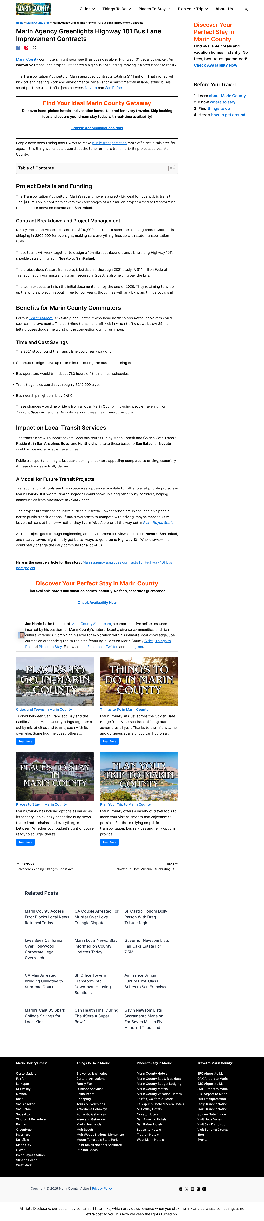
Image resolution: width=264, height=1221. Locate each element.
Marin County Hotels (152, 1073)
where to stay (223, 102)
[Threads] (204, 1189)
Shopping (84, 1099)
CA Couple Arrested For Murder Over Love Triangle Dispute (97, 917)
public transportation (109, 143)
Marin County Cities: (31, 1063)
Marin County (27, 59)
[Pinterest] (26, 48)
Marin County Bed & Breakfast (159, 1078)
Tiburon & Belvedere (31, 1119)
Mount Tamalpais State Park (97, 1139)
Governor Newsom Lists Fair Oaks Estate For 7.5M (146, 946)
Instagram (134, 647)
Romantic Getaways (91, 1114)
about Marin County (227, 95)
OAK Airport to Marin (212, 1078)
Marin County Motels (152, 1089)
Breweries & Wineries (92, 1073)
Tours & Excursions (91, 1104)
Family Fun (84, 1084)
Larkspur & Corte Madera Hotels (160, 1104)
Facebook (96, 647)
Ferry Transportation (212, 1104)
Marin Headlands (89, 1124)
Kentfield (22, 1139)
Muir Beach (85, 1129)
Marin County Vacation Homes (159, 1094)
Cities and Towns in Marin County (44, 709)
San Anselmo (25, 1104)
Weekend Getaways (91, 1119)
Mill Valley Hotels (149, 1109)
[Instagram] (192, 1189)
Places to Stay (50, 647)
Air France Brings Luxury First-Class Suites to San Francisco (146, 981)
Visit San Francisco (211, 1124)
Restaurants (86, 1094)
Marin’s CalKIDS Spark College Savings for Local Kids (45, 1016)
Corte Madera (41, 318)
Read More (25, 741)
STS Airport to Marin (212, 1094)
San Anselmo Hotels (152, 1119)
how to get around (228, 115)
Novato (91, 88)
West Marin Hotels (150, 1139)
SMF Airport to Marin (212, 1089)
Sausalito (23, 1114)
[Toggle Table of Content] (169, 168)
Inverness (23, 1134)
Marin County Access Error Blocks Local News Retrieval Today (47, 917)
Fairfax (21, 1078)
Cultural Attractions (91, 1078)
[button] (92, 9)
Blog (200, 1134)
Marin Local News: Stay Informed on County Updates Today (96, 946)
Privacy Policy (102, 1188)
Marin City (23, 1145)
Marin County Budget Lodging (159, 1084)
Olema (20, 1150)
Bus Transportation (211, 1099)
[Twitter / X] (35, 48)
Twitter (111, 647)
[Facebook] (18, 48)
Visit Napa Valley (209, 1119)
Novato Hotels (147, 1114)
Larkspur (22, 1084)
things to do (219, 108)
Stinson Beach (26, 1160)
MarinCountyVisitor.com (91, 624)
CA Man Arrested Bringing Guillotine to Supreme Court (44, 981)
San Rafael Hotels (150, 1124)
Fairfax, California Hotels (155, 1099)
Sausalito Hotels (149, 1129)
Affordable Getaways (92, 1109)
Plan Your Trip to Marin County (125, 804)
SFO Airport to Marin (212, 1073)
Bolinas (21, 1124)
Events (202, 1139)
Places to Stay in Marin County (41, 804)
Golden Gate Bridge (211, 1114)
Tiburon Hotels (148, 1134)
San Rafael (114, 88)
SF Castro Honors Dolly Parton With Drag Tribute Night (145, 917)
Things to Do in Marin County (124, 709)
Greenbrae (24, 1129)
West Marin (24, 1165)
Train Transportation (212, 1109)
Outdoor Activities (90, 1089)
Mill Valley (23, 1089)
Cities (148, 641)
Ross (19, 1099)
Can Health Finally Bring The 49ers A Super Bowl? (96, 1016)
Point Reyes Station (159, 523)
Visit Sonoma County (213, 1129)
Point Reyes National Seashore (99, 1145)
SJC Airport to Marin (212, 1084)
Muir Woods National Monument (100, 1134)
